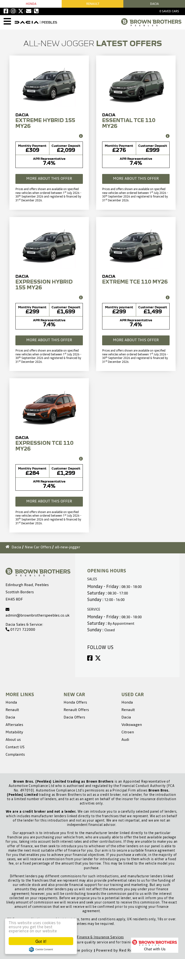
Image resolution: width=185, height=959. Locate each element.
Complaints (15, 754)
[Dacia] (27, 22)
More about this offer (49, 178)
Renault (92, 4)
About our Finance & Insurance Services (91, 937)
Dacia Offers (74, 717)
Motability (14, 732)
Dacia (16, 547)
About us (13, 739)
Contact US (15, 746)
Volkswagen (131, 724)
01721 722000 (22, 629)
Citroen (127, 732)
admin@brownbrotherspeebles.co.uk (37, 615)
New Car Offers (38, 547)
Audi (125, 739)
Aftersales (14, 724)
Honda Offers (75, 702)
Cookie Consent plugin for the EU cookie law (41, 949)
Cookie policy (80, 950)
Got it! (40, 941)
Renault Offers (76, 709)
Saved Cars (169, 11)
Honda (31, 4)
